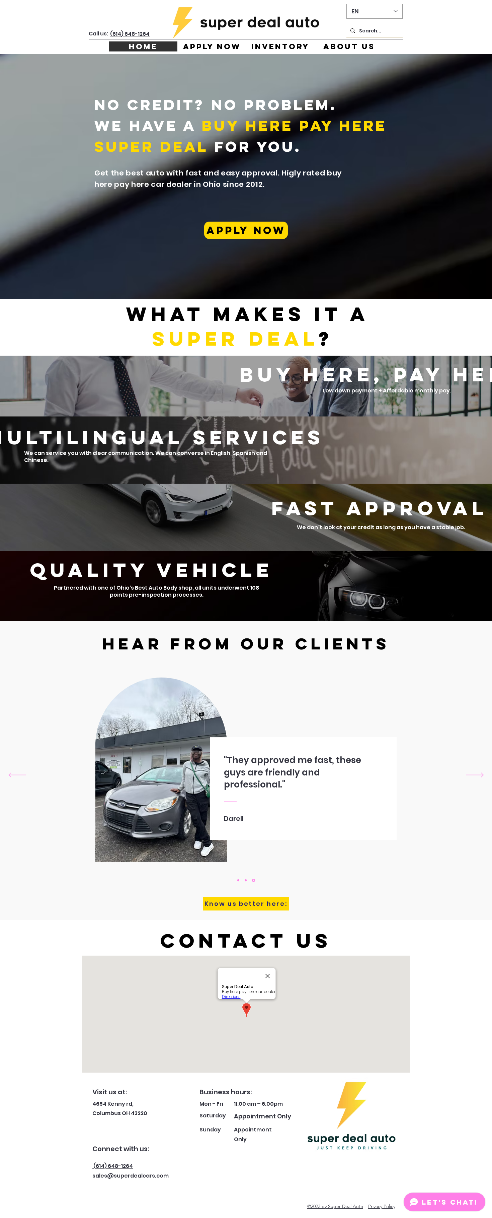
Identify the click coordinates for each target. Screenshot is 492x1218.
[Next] (475, 775)
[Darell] (254, 880)
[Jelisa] (247, 880)
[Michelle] (238, 880)
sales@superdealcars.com (130, 1176)
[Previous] (17, 775)
